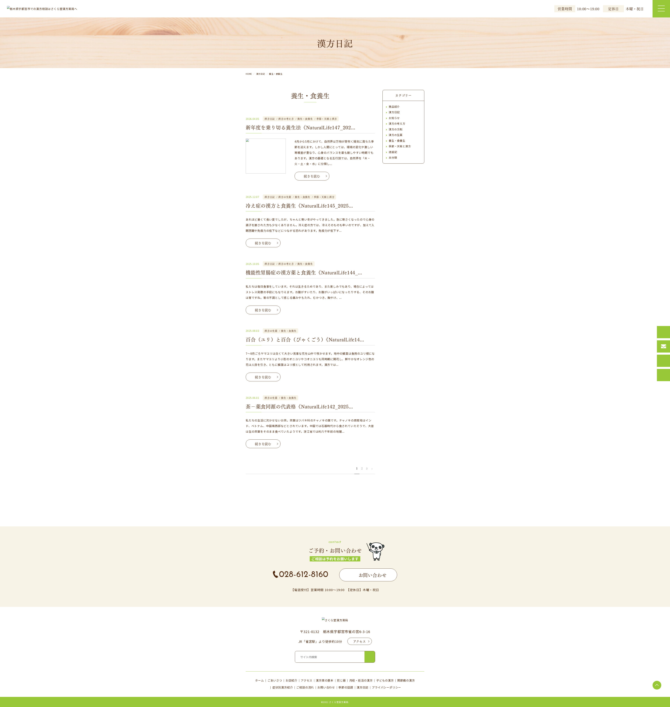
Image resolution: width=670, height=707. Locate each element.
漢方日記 (394, 112)
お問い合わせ (326, 687)
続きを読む (312, 176)
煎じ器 (341, 680)
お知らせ (394, 118)
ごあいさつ (274, 680)
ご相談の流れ (305, 687)
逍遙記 (393, 152)
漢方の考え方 (397, 123)
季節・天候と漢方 (400, 146)
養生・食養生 (397, 140)
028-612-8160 (304, 575)
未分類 (393, 157)
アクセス (359, 641)
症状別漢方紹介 (282, 687)
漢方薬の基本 (324, 680)
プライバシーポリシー (386, 687)
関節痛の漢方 (406, 680)
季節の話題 (345, 687)
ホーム (259, 680)
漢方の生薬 (396, 135)
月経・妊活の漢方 (361, 680)
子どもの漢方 (385, 680)
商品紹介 (394, 106)
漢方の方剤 (396, 129)
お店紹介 (291, 680)
